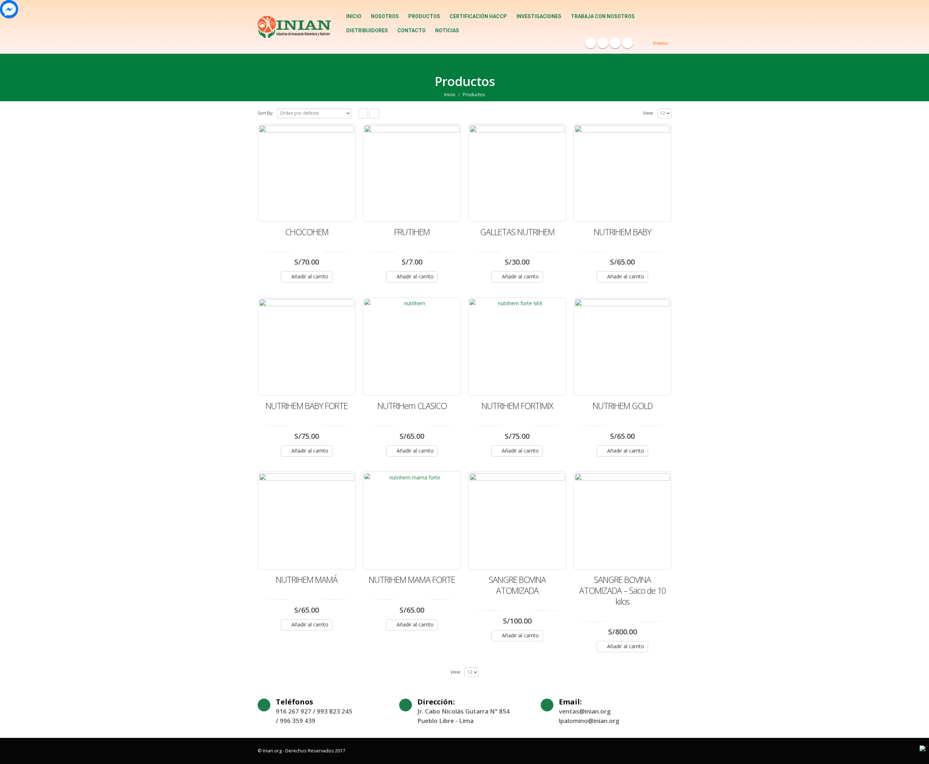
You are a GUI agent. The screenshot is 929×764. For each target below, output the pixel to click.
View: (648, 113)
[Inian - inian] (294, 27)
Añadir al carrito (309, 276)
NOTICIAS (447, 30)
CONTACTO (411, 30)
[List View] (374, 113)
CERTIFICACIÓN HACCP (478, 16)
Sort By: (265, 113)
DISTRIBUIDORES (367, 30)
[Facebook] (590, 42)
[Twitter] (602, 42)
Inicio (353, 16)
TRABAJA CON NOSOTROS (603, 16)
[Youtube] (615, 42)
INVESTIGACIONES (538, 16)
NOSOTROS (385, 16)
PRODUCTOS (424, 16)
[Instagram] (627, 42)
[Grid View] (363, 113)
